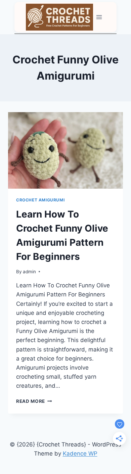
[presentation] (65, 150)
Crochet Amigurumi (40, 199)
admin (29, 271)
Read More (34, 401)
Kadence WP (80, 453)
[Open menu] (99, 17)
